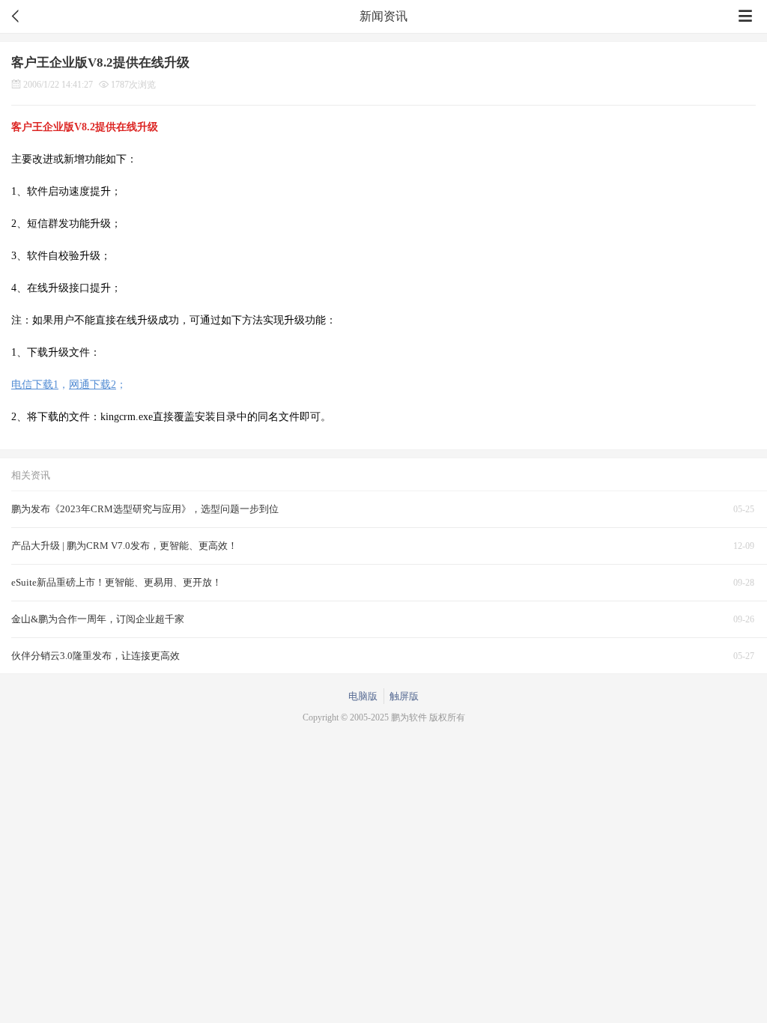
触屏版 (404, 696)
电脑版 (363, 696)
